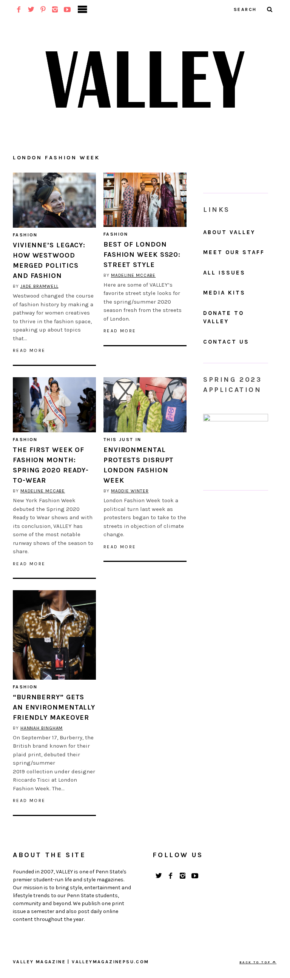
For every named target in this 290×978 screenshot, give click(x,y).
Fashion (25, 235)
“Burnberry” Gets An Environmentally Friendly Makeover (54, 707)
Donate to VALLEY (223, 317)
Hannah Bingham (41, 728)
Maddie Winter (130, 491)
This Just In (122, 439)
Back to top (256, 962)
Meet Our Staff (234, 252)
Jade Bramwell (39, 286)
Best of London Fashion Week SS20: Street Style (141, 254)
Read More (29, 350)
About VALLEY (229, 232)
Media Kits (224, 292)
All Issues (224, 272)
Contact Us (226, 341)
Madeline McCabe (133, 275)
